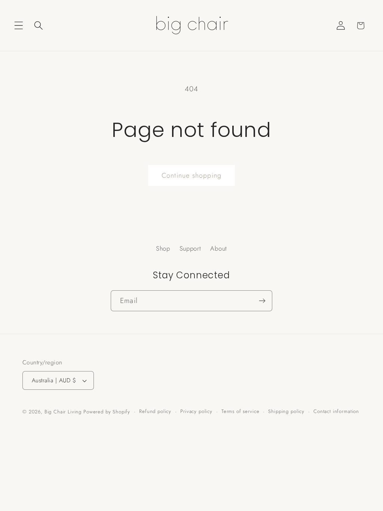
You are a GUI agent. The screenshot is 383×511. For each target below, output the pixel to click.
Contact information (336, 411)
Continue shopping (191, 175)
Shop (163, 248)
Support (190, 248)
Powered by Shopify (106, 411)
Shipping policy (286, 411)
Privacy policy (196, 411)
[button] (19, 26)
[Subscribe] (262, 300)
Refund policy (155, 411)
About (218, 248)
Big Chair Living (63, 411)
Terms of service (240, 411)
